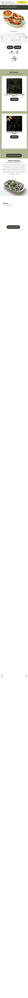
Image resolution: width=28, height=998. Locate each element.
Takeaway (17, 47)
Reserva (10, 47)
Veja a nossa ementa (13, 227)
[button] (26, 37)
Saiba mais (14, 99)
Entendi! (21, 2)
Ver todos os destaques (14, 155)
